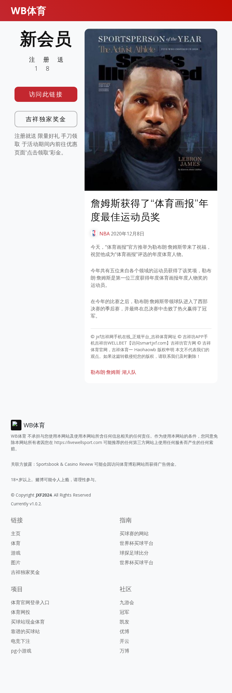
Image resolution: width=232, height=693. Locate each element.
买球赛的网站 (134, 533)
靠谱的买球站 (25, 631)
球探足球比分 (134, 552)
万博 (124, 650)
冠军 (124, 612)
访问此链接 (46, 94)
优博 (124, 631)
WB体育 (28, 10)
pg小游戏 (21, 650)
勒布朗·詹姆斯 (106, 372)
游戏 (16, 552)
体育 (16, 543)
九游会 (127, 602)
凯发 (124, 621)
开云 (124, 641)
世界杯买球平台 (136, 543)
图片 (16, 562)
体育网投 (20, 612)
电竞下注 (20, 641)
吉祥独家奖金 (46, 119)
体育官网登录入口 (30, 602)
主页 (16, 533)
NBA (104, 233)
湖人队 (129, 372)
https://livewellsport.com (78, 442)
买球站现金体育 (28, 621)
